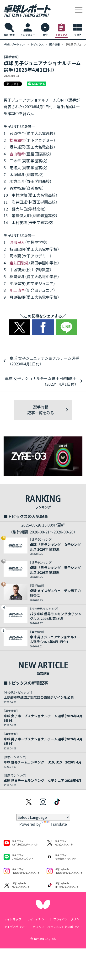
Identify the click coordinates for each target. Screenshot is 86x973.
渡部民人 (17, 242)
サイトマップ (12, 919)
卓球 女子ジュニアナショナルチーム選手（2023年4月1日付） (44, 361)
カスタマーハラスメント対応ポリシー (57, 927)
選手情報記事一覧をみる (40, 409)
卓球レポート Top (14, 44)
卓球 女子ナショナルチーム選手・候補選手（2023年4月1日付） (40, 381)
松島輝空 (17, 140)
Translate (58, 824)
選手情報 (54, 44)
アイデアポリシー (15, 927)
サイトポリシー (37, 919)
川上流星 (17, 290)
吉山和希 (17, 154)
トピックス (37, 44)
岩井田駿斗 (19, 263)
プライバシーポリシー (67, 919)
